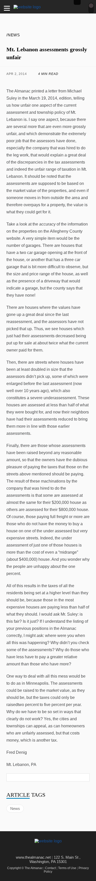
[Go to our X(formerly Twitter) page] (52, 850)
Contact (50, 868)
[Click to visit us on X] (37, 81)
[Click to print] (80, 81)
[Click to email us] (58, 81)
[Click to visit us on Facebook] (15, 81)
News (15, 808)
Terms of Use (67, 868)
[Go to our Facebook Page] (40, 850)
